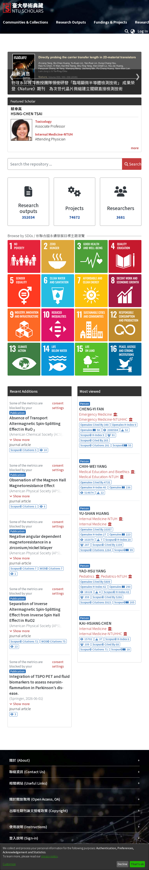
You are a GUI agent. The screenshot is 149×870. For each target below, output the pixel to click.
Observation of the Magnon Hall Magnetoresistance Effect (37, 482)
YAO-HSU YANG (92, 571)
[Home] (23, 6)
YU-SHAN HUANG (94, 513)
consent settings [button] (58, 405)
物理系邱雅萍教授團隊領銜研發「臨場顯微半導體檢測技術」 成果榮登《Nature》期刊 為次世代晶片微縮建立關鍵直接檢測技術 (73, 85)
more (135, 147)
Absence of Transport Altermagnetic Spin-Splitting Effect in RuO (35, 423)
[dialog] (74, 857)
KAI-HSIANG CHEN (95, 623)
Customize (9, 864)
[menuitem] (132, 31)
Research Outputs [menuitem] (71, 22)
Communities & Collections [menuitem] (25, 22)
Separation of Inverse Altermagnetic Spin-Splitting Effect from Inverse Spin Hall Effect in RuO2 (35, 612)
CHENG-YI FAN (91, 409)
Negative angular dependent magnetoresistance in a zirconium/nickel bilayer (35, 542)
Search (134, 164)
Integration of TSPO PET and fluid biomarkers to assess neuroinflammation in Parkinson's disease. (39, 685)
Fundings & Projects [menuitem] (110, 22)
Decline (122, 864)
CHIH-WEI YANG (93, 466)
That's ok (137, 864)
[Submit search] (126, 31)
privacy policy (49, 856)
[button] (19, 439)
